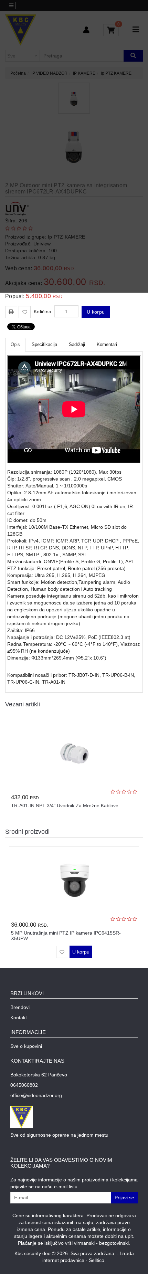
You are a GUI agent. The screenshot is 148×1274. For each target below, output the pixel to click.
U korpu (96, 312)
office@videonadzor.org (36, 1095)
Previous (126, 831)
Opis (15, 344)
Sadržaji (77, 344)
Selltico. (97, 1260)
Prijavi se (124, 1197)
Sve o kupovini (26, 1046)
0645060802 (24, 1085)
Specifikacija (44, 344)
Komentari (107, 344)
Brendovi (20, 1007)
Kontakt (18, 1017)
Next (137, 831)
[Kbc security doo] (74, 1117)
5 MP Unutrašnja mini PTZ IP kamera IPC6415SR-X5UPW (66, 935)
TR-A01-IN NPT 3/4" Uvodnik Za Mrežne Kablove (64, 805)
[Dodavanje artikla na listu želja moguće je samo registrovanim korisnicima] (25, 312)
